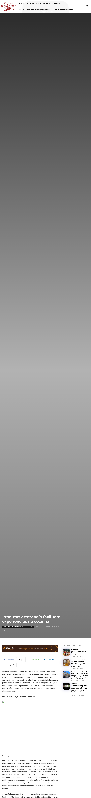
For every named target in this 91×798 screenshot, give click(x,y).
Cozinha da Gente (77, 678)
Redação (57, 627)
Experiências (75, 655)
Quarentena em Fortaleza (22, 627)
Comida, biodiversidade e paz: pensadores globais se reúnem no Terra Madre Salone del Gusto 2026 (80, 688)
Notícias (6, 627)
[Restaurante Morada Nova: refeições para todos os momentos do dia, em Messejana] (66, 674)
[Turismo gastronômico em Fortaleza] (66, 652)
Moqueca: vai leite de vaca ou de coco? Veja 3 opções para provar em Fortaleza (79, 662)
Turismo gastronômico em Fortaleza (78, 651)
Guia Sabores (75, 666)
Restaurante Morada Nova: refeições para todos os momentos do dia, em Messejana (80, 674)
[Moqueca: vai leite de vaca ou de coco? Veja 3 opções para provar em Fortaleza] (66, 662)
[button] (87, 6)
